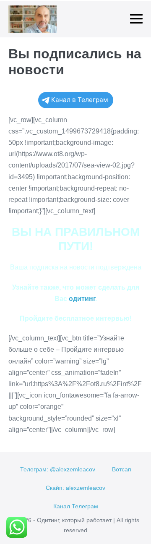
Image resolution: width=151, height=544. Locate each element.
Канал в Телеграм (79, 100)
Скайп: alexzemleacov (75, 487)
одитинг (82, 298)
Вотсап (121, 469)
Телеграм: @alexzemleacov (57, 469)
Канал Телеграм (75, 506)
